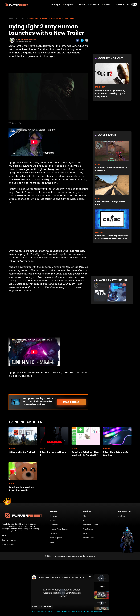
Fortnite (53, 533)
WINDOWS (106, 448)
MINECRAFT (12, 448)
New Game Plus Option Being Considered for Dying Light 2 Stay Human (110, 93)
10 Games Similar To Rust (22, 452)
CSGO (97, 164)
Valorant (53, 516)
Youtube (121, 516)
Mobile (86, 516)
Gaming (55, 4)
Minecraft (54, 524)
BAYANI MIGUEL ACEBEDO (27, 39)
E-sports (69, 4)
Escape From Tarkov (59, 529)
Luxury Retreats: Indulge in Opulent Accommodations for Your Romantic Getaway (62, 577)
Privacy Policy (8, 544)
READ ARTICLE (71, 402)
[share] (89, 576)
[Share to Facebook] (77, 40)
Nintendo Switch (90, 524)
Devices (93, 4)
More (52, 542)
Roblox (53, 520)
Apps (106, 4)
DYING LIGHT (100, 87)
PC (84, 520)
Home (11, 18)
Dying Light (21, 18)
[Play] (102, 595)
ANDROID (99, 232)
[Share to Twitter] (82, 40)
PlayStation (88, 529)
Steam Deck (88, 537)
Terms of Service (10, 540)
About (5, 535)
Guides (119, 4)
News (81, 4)
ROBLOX (74, 448)
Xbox (85, 533)
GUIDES (42, 448)
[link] (34, 577)
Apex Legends (56, 537)
